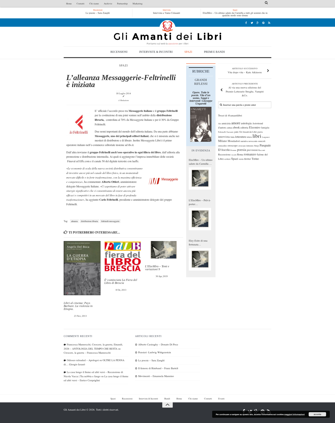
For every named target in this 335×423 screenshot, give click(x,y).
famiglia (265, 127)
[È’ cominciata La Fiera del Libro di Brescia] (122, 256)
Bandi (167, 398)
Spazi (188, 51)
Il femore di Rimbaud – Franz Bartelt (158, 368)
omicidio (222, 145)
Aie (219, 123)
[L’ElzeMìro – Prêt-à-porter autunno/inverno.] (200, 219)
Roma (240, 154)
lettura (249, 137)
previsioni (252, 150)
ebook (236, 127)
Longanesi (266, 137)
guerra (260, 132)
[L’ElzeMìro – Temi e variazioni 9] (163, 250)
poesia (241, 149)
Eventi (221, 398)
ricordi (233, 154)
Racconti (261, 150)
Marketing (138, 3)
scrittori (227, 159)
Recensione (224, 154)
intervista (224, 137)
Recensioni (118, 51)
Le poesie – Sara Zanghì (98, 13)
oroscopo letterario (246, 145)
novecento (252, 141)
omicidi (261, 141)
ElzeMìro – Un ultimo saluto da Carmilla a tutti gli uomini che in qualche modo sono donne (235, 14)
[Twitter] (252, 22)
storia (241, 159)
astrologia (246, 123)
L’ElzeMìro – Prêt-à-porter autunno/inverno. (200, 202)
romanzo (250, 154)
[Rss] (269, 22)
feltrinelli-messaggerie (110, 221)
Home (69, 3)
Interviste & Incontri (156, 51)
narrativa (244, 141)
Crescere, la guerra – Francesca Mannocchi (87, 352)
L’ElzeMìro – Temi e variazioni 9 (157, 268)
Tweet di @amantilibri (230, 115)
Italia (232, 137)
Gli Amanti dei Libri (167, 32)
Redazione (124, 100)
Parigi (256, 145)
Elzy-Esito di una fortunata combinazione (198, 242)
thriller (247, 158)
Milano (222, 141)
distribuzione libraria (89, 221)
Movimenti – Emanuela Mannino (156, 376)
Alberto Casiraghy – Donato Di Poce (158, 344)
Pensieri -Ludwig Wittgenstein (154, 352)
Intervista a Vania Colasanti (166, 13)
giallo (236, 132)
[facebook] (246, 22)
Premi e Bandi (214, 51)
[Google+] (257, 22)
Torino (255, 159)
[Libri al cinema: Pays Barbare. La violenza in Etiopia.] (82, 268)
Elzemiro (254, 127)
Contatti (80, 3)
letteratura (240, 137)
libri (256, 135)
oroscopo (233, 145)
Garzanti (229, 132)
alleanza (74, 221)
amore (235, 122)
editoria (244, 127)
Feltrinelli (222, 132)
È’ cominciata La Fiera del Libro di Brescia (120, 281)
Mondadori (234, 141)
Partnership (122, 3)
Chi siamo (94, 3)
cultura (229, 127)
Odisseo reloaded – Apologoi (83, 360)
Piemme (233, 150)
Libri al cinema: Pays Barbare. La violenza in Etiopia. (78, 306)
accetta (317, 414)
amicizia (226, 123)
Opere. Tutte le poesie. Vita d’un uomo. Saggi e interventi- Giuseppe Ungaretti (200, 98)
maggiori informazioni (294, 414)
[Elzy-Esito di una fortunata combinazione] (200, 259)
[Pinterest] (263, 22)
